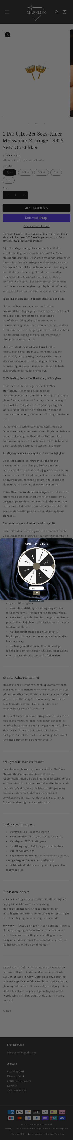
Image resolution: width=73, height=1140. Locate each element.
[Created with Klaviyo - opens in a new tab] (36, 601)
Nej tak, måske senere (36, 596)
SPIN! (36, 592)
